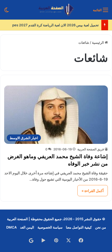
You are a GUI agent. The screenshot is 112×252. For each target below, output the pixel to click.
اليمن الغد (27, 227)
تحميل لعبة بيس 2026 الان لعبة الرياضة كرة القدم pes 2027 (55, 25)
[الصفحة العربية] (56, 10)
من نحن (100, 227)
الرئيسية (98, 42)
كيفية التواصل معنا (79, 227)
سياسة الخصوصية (50, 227)
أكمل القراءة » (93, 190)
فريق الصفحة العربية (90, 149)
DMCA (11, 227)
